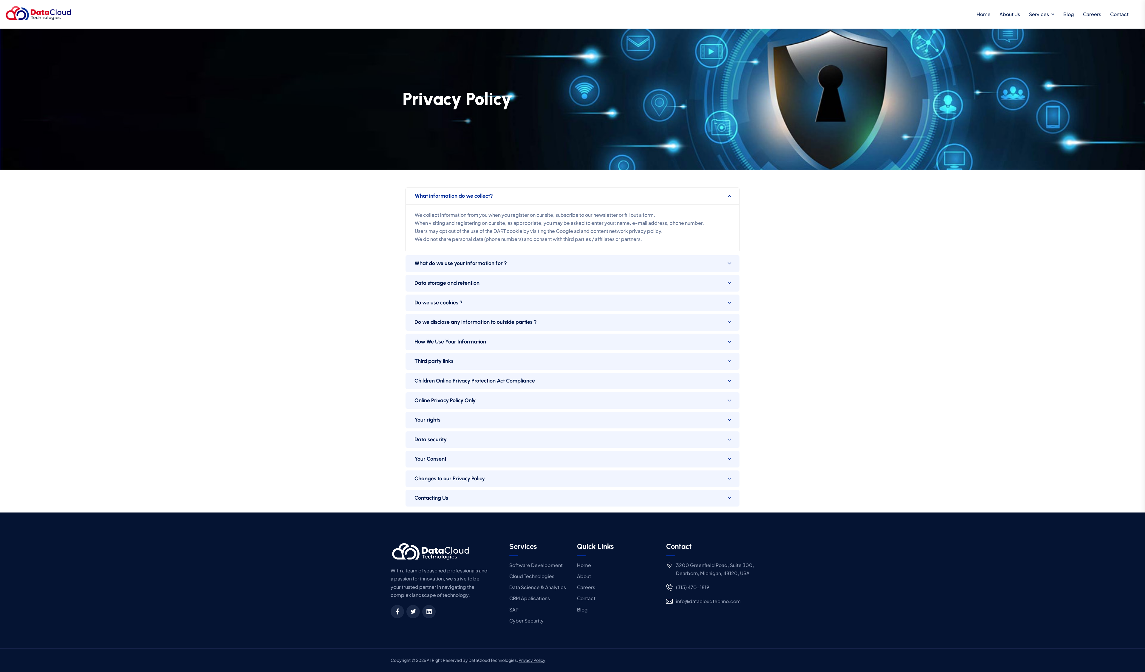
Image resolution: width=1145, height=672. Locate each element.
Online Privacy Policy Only (445, 400)
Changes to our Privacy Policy (449, 478)
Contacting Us (431, 498)
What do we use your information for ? (460, 263)
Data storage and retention (446, 283)
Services (1039, 14)
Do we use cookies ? (438, 302)
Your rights (427, 419)
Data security (430, 439)
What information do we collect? (454, 196)
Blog (1068, 14)
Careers (1092, 14)
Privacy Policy (532, 660)
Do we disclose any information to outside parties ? (475, 322)
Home (984, 14)
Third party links (434, 361)
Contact (1119, 14)
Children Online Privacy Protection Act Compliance (474, 380)
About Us (1009, 14)
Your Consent (430, 459)
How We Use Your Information (450, 341)
